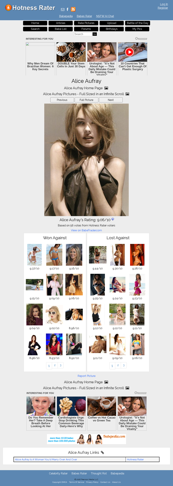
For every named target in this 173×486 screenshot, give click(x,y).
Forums (86, 29)
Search (35, 29)
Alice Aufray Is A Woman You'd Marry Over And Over (46, 459)
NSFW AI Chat (105, 16)
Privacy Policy (92, 482)
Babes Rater (84, 16)
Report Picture (86, 376)
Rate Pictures (86, 23)
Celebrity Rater (58, 473)
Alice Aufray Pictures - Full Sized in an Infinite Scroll (84, 94)
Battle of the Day (137, 23)
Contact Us (105, 482)
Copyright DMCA (59, 482)
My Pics (137, 29)
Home (35, 23)
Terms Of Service (76, 482)
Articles (60, 23)
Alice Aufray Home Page (84, 88)
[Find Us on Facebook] (67, 9)
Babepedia (66, 16)
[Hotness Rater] (31, 10)
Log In (164, 4)
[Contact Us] (62, 9)
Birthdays (112, 29)
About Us (116, 482)
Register (163, 7)
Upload (111, 23)
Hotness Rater (135, 459)
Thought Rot (99, 473)
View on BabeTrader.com (86, 230)
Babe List (61, 29)
